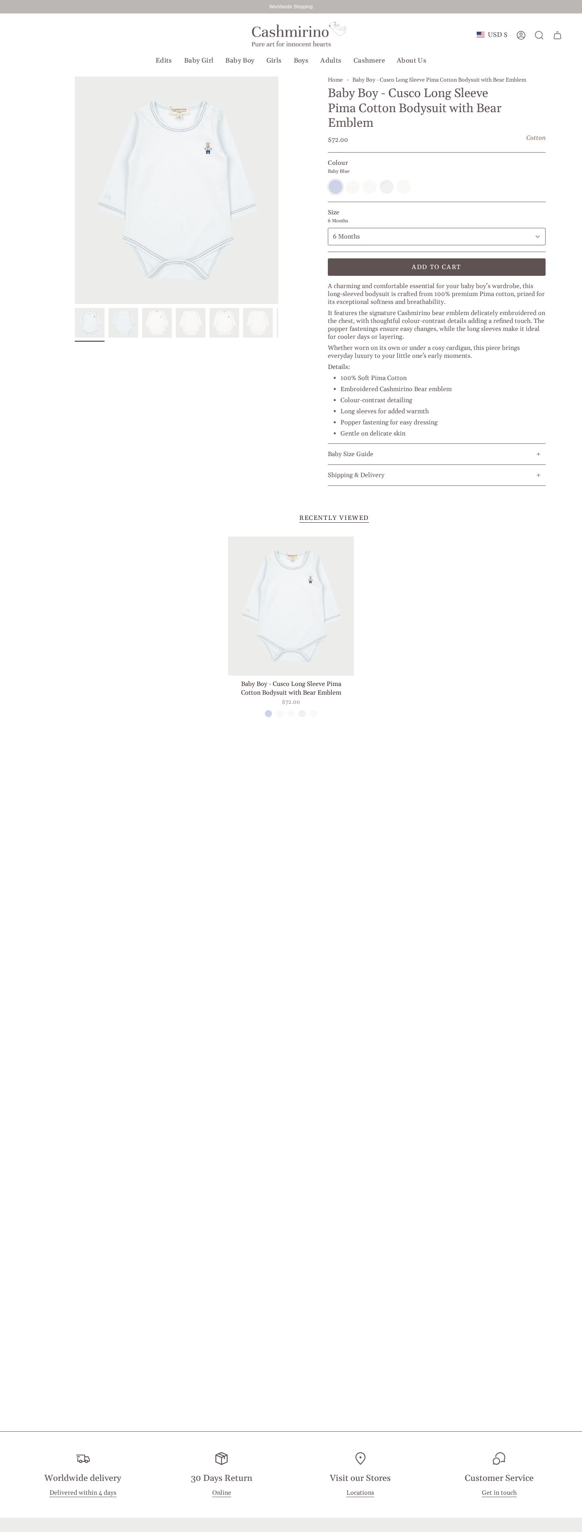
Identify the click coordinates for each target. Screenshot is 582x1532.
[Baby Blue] (268, 713)
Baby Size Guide (350, 454)
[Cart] (557, 35)
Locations (360, 1493)
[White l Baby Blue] (302, 713)
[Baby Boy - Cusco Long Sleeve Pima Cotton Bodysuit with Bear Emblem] (291, 606)
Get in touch (499, 1493)
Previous (75, 190)
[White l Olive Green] (291, 713)
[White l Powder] (279, 713)
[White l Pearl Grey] (313, 713)
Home (335, 80)
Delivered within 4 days (82, 1493)
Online (221, 1493)
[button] (164, 61)
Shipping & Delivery (356, 475)
